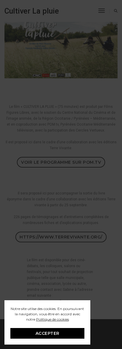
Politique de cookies (52, 319)
